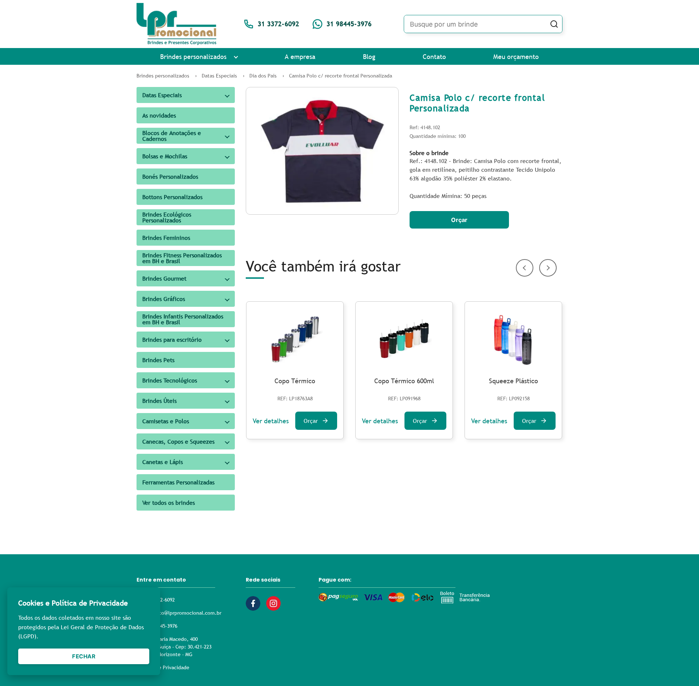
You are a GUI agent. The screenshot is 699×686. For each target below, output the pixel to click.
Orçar (459, 219)
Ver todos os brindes (168, 502)
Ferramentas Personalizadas (178, 482)
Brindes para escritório (172, 339)
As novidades (159, 115)
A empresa (300, 56)
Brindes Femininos (166, 238)
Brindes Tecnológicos (169, 380)
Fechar (83, 656)
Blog (369, 56)
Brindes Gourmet (164, 278)
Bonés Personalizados (170, 176)
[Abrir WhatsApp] (681, 668)
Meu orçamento (516, 56)
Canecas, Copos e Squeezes (178, 441)
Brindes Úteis (159, 401)
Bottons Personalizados (172, 197)
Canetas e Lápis (162, 462)
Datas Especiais (162, 95)
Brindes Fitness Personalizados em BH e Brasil (182, 258)
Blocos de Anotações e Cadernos (171, 136)
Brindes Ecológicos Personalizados (166, 217)
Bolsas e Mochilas (164, 156)
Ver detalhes (271, 421)
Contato (434, 56)
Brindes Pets (158, 360)
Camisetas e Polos (165, 421)
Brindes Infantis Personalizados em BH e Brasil (182, 319)
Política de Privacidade (163, 667)
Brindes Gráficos (163, 299)
